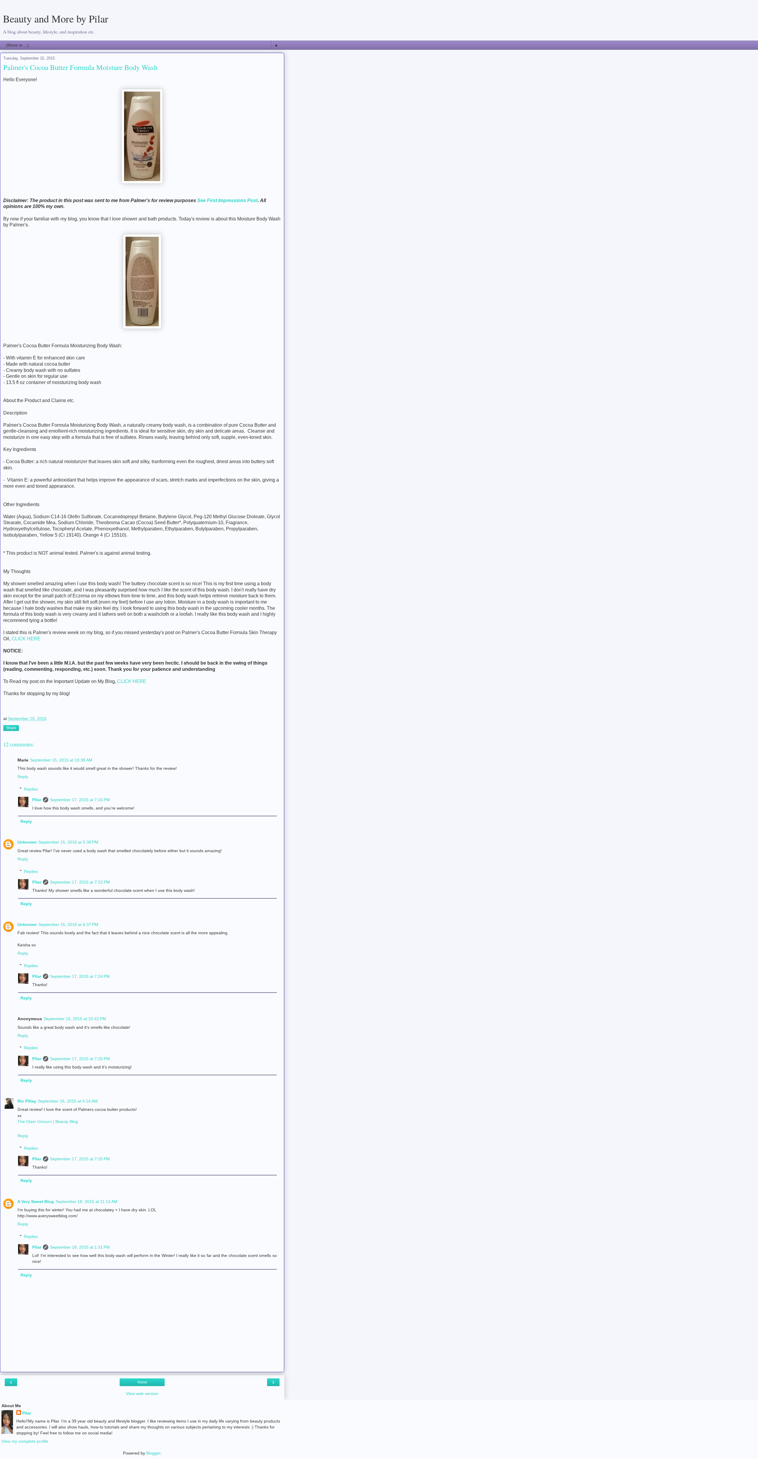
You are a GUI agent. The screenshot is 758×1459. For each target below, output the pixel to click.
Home (142, 1382)
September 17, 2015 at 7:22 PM (80, 882)
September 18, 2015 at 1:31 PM (80, 1247)
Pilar (36, 799)
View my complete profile (24, 1441)
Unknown (27, 842)
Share (11, 728)
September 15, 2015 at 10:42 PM (75, 1018)
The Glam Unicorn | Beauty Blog (47, 1121)
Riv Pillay (26, 1101)
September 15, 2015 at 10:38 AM (61, 760)
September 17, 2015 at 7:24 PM (80, 976)
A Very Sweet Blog (35, 1201)
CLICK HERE (26, 638)
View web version (142, 1393)
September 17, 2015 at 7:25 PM (80, 1058)
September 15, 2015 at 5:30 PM (68, 842)
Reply (22, 776)
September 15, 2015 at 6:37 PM (68, 924)
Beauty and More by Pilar (55, 18)
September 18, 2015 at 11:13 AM (87, 1201)
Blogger (153, 1453)
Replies (31, 789)
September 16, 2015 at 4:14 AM (68, 1101)
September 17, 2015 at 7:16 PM (80, 799)
